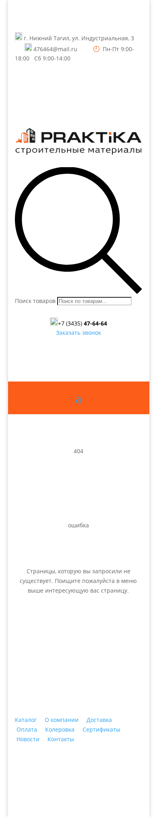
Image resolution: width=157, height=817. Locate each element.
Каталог (26, 720)
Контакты (61, 739)
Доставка (99, 720)
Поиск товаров (35, 301)
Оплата (27, 729)
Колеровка (59, 729)
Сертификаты (101, 729)
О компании (61, 720)
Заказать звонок (78, 332)
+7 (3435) (82, 323)
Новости (28, 739)
